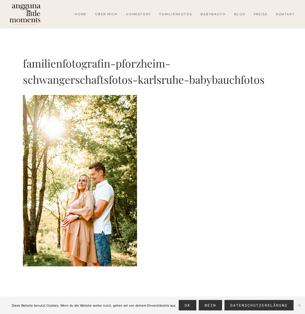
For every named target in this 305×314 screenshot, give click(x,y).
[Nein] (299, 305)
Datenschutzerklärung (259, 305)
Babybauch (213, 14)
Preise (261, 14)
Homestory (138, 14)
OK (187, 305)
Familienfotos (175, 14)
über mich (106, 14)
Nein (210, 305)
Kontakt (285, 14)
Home (80, 14)
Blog (239, 14)
